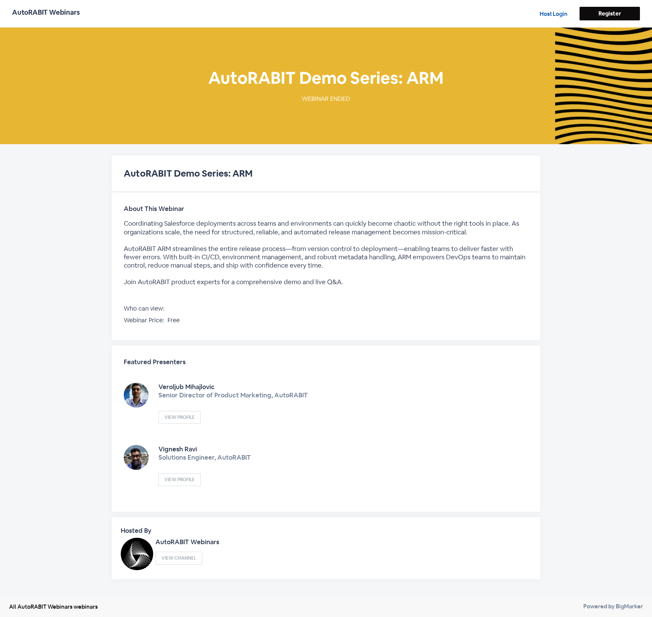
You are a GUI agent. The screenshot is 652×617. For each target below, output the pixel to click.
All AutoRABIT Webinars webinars (53, 606)
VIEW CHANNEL (178, 558)
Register (609, 13)
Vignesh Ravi (177, 449)
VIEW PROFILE (180, 417)
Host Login (553, 13)
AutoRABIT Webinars (187, 542)
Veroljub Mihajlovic (186, 387)
